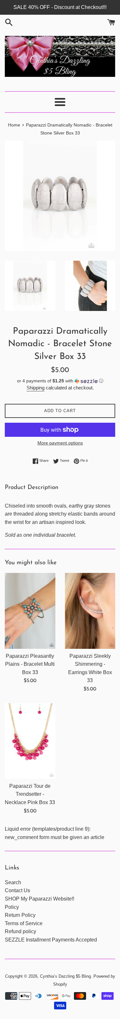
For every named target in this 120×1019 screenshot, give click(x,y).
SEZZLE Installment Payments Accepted (51, 939)
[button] (60, 381)
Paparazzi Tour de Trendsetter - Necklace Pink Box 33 (30, 794)
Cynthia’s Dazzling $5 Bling (65, 976)
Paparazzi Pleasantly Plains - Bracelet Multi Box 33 (30, 664)
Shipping (35, 387)
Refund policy (20, 931)
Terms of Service (24, 923)
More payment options (60, 442)
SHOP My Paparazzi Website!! (39, 898)
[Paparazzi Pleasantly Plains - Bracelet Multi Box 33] (30, 610)
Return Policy (20, 915)
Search (13, 882)
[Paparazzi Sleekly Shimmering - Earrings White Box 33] (90, 610)
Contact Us (17, 890)
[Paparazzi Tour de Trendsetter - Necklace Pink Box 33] (30, 741)
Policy (12, 907)
